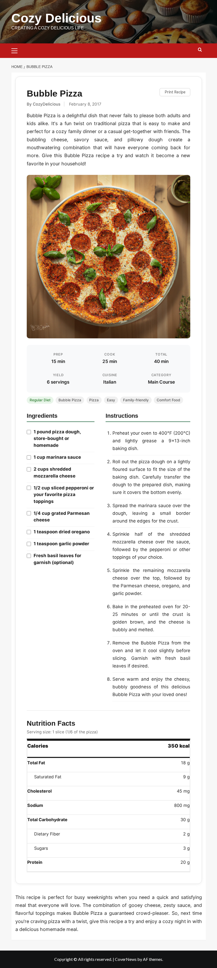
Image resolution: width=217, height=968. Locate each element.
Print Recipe (175, 92)
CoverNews (126, 959)
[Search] (200, 49)
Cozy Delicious (56, 18)
